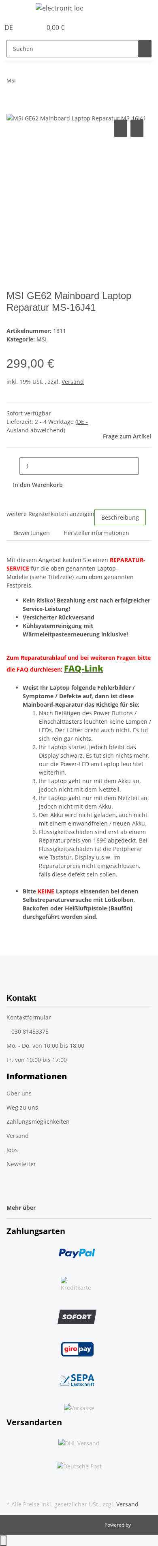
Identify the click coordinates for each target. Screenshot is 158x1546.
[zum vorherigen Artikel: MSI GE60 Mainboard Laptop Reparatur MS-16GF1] (22, 82)
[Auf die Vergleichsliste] (120, 128)
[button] (26, 27)
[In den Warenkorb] (12, 108)
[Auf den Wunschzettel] (136, 128)
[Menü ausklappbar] (16, 9)
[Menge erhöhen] (145, 466)
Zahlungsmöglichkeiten (38, 1121)
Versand (73, 381)
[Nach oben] (3, 1540)
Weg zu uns (22, 1107)
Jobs (12, 1150)
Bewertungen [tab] (31, 533)
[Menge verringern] (12, 466)
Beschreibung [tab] (120, 517)
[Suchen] (145, 48)
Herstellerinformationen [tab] (96, 533)
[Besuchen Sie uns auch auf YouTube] (12, 1489)
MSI (41, 339)
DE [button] (9, 27)
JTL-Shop (142, 1524)
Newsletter (21, 1164)
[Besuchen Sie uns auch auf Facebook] (12, 1479)
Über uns (19, 1093)
